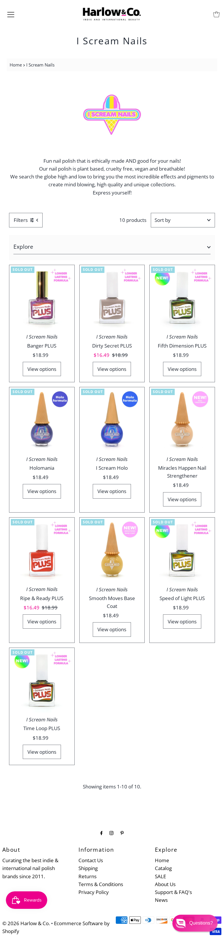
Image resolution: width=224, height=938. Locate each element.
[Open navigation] (11, 14)
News (161, 900)
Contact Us (90, 860)
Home (16, 65)
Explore (23, 246)
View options (41, 369)
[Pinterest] (122, 833)
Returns (87, 876)
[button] (195, 923)
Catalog (163, 868)
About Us (165, 884)
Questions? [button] (201, 923)
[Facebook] (101, 833)
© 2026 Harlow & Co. (26, 923)
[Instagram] (111, 833)
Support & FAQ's (173, 892)
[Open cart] (216, 14)
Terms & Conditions (100, 884)
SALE (160, 876)
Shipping (88, 868)
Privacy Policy (93, 892)
